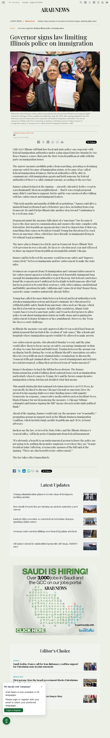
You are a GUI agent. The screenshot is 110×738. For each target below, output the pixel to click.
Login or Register (13, 710)
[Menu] (3, 2)
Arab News (16, 2)
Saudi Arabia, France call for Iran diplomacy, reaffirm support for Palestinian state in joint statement (45, 665)
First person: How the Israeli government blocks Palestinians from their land (45, 681)
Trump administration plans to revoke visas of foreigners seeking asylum (43, 495)
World (27, 21)
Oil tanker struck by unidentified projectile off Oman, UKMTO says (45, 545)
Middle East (18, 677)
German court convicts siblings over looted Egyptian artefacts (60, 21)
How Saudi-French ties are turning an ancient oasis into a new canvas (45, 508)
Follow (92, 142)
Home (12, 28)
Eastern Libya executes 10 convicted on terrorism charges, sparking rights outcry (43, 520)
